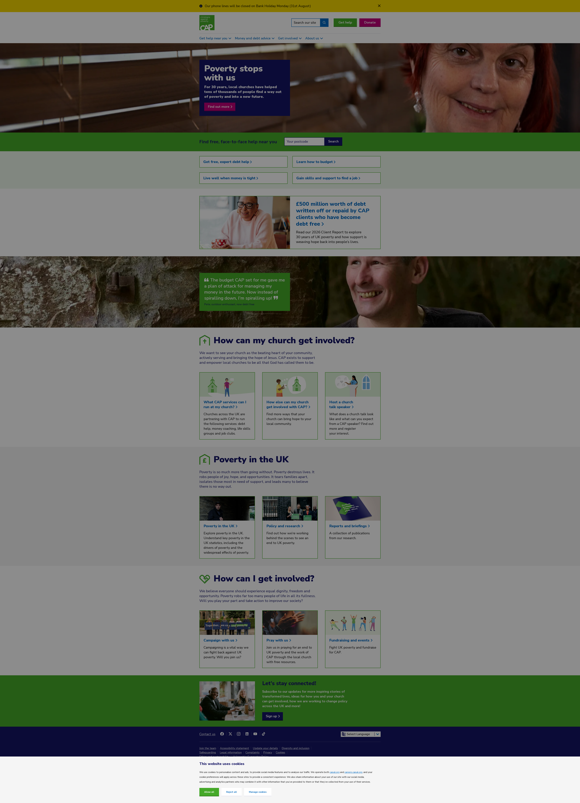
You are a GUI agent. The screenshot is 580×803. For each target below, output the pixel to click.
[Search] (324, 22)
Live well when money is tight (229, 178)
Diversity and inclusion (295, 748)
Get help (345, 22)
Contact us (207, 734)
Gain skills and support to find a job (327, 178)
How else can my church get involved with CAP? (287, 404)
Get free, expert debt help (226, 161)
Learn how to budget (315, 161)
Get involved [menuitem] (288, 38)
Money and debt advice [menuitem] (253, 38)
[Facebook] (222, 734)
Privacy (267, 752)
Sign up (271, 716)
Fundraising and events (350, 640)
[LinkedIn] (247, 734)
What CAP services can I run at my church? (225, 404)
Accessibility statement (234, 748)
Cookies (280, 752)
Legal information (231, 752)
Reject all (231, 791)
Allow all (209, 791)
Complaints (252, 752)
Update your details (265, 748)
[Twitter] (230, 734)
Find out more (218, 106)
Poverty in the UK (219, 526)
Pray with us (277, 640)
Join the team (207, 748)
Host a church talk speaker (341, 404)
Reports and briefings (348, 526)
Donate (370, 22)
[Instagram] (238, 734)
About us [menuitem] (312, 38)
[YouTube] (255, 734)
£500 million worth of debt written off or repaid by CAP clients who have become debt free (332, 214)
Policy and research (283, 526)
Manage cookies (258, 791)
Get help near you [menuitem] (213, 38)
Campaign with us (219, 640)
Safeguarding (207, 752)
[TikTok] (263, 734)
